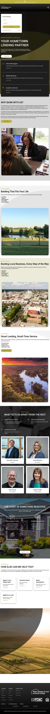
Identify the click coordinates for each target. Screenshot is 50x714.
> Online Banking (5, 202)
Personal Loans (18, 690)
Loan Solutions (19, 688)
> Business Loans (5, 345)
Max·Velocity (44, 711)
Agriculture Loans (18, 695)
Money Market (3, 695)
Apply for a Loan (6, 350)
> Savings (3, 198)
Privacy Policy (35, 706)
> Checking (3, 197)
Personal (4, 688)
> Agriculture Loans (5, 347)
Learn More (6, 121)
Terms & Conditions (15, 706)
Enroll (19, 30)
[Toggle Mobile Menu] (48, 7)
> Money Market (4, 199)
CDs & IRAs (3, 697)
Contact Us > (8, 92)
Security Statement (26, 706)
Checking (3, 690)
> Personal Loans (5, 343)
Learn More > (9, 68)
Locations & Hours (13, 703)
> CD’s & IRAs (4, 200)
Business (11, 688)
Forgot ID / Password (7, 30)
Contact (22, 703)
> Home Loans (4, 344)
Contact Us (6, 56)
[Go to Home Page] (6, 7)
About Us (4, 703)
